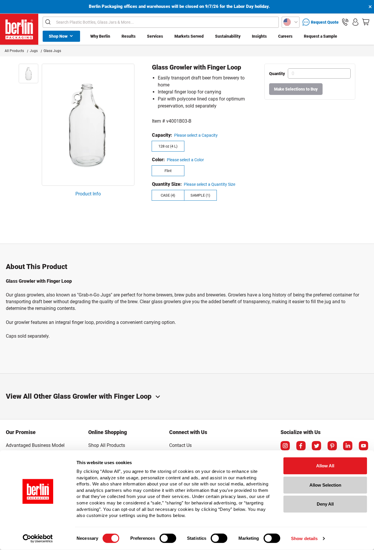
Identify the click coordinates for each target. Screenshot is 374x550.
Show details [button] (304, 538)
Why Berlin (100, 36)
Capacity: (162, 135)
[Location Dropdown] (290, 22)
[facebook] (301, 445)
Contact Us (180, 445)
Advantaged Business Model (35, 445)
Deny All (325, 504)
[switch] (168, 538)
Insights (259, 36)
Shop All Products (106, 445)
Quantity (277, 73)
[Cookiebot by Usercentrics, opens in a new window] (37, 538)
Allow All (325, 465)
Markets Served (189, 36)
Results (129, 36)
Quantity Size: (167, 184)
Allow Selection (325, 484)
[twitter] (316, 445)
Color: (158, 159)
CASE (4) (168, 195)
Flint (168, 171)
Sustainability (227, 36)
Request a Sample (320, 36)
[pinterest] (332, 445)
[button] (345, 22)
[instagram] (285, 445)
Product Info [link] (88, 194)
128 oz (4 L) (168, 146)
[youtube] (363, 445)
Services (155, 36)
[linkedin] (347, 445)
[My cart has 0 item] (365, 22)
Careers (285, 36)
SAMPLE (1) (200, 195)
